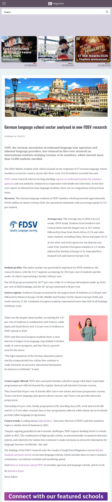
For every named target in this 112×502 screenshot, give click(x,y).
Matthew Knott (16, 471)
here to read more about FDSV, (26, 465)
